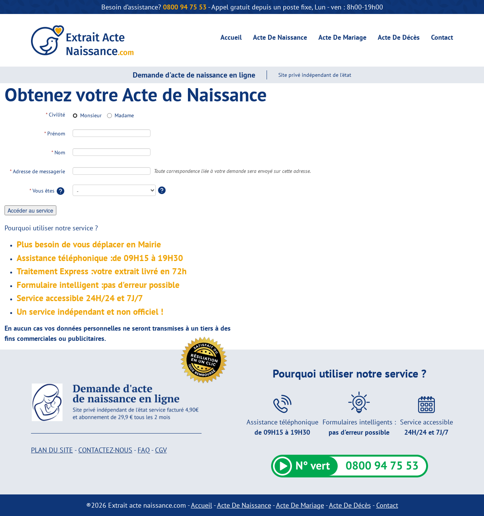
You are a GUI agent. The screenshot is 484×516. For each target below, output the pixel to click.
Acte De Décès (399, 37)
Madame (124, 115)
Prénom (54, 133)
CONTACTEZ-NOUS (105, 450)
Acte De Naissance (280, 37)
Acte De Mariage (342, 37)
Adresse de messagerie (37, 171)
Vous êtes (42, 190)
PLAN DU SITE (52, 450)
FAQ (144, 450)
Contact (442, 37)
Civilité (55, 114)
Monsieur (91, 115)
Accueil (231, 37)
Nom (58, 152)
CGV (161, 450)
